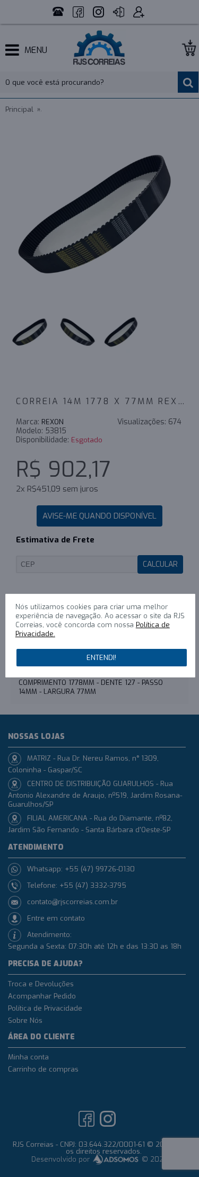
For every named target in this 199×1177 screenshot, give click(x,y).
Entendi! (101, 657)
